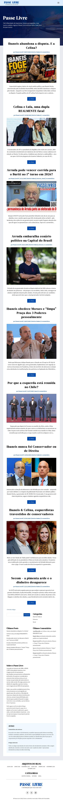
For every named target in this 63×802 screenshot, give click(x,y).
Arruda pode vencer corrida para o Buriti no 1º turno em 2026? (31, 172)
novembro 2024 (51, 766)
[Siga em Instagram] (35, 792)
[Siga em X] (31, 792)
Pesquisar (26, 614)
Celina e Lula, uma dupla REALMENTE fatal (31, 109)
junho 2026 (17, 766)
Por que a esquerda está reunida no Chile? (31, 385)
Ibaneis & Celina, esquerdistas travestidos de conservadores (31, 512)
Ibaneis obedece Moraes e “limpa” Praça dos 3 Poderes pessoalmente (31, 313)
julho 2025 (34, 766)
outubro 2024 (31, 768)
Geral (43, 178)
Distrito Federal (35, 52)
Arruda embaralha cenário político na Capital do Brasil (31, 238)
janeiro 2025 (41, 766)
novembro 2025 (26, 766)
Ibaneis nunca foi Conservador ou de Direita (31, 449)
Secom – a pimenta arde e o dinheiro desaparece (31, 580)
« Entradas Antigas (11, 609)
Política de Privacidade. (44, 798)
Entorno (39, 178)
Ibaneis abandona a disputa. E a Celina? (31, 46)
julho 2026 (10, 766)
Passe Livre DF (20, 52)
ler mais (31, 99)
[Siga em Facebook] (27, 792)
